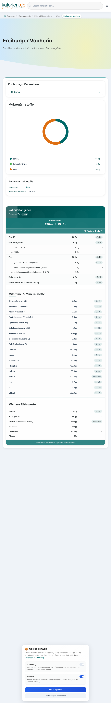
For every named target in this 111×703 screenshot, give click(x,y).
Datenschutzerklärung (34, 658)
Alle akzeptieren (55, 690)
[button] (100, 92)
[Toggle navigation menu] (107, 6)
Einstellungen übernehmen (55, 696)
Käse (28, 187)
